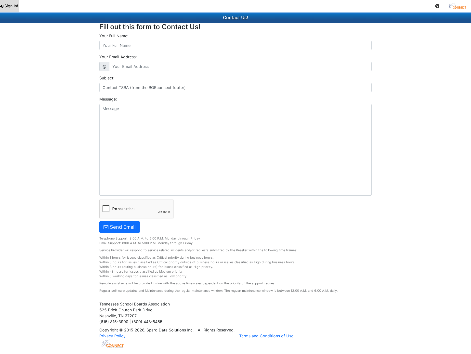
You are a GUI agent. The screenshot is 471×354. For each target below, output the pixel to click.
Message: (108, 99)
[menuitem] (9, 6)
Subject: (106, 78)
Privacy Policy (112, 335)
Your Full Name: (113, 35)
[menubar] (235, 6)
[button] (437, 6)
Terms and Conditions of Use (266, 335)
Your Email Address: (118, 56)
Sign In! (11, 5)
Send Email (122, 227)
